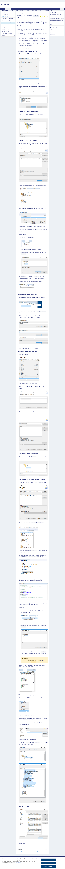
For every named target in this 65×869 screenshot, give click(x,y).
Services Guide (15, 8)
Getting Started (5, 16)
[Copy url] (42, 16)
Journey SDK (7, 8)
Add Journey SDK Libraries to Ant (56, 23)
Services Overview (5, 31)
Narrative (46, 8)
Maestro (41, 8)
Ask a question (53, 29)
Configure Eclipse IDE (6, 22)
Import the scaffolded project (56, 20)
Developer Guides (5, 27)
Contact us (52, 34)
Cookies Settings (48, 859)
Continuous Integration (7, 33)
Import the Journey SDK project (55, 15)
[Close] (63, 862)
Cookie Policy (18, 862)
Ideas (41, 10)
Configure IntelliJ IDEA (7, 24)
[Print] (40, 16)
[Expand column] (47, 16)
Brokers (36, 8)
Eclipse (18, 21)
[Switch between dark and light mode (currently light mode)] (45, 16)
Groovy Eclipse (39, 27)
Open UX (20, 8)
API (12, 10)
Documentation (5, 10)
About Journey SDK (6, 14)
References (4, 35)
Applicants (32, 8)
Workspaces (26, 8)
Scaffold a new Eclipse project (57, 18)
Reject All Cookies (48, 863)
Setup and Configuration (7, 18)
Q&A (17, 10)
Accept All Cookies (48, 866)
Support (52, 32)
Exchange (51, 8)
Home (3, 8)
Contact (47, 10)
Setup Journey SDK (6, 20)
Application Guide (5, 29)
